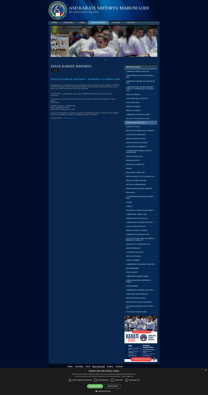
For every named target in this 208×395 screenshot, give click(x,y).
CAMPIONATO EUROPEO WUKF (137, 276)
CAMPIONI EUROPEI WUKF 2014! (137, 71)
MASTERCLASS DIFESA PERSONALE (139, 302)
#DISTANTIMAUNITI (133, 248)
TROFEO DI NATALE (133, 106)
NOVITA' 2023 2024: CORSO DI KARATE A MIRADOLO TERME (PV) (140, 239)
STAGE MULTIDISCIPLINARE (136, 312)
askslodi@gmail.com (69, 118)
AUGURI (129, 202)
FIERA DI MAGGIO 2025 (134, 156)
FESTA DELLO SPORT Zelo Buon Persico (139, 210)
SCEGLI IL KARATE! (133, 94)
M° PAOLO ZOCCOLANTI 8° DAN (137, 118)
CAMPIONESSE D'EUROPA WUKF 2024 (139, 290)
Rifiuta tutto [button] (113, 386)
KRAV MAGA (130, 192)
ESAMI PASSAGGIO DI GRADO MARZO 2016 (139, 76)
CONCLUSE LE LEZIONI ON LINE (138, 244)
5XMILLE (129, 206)
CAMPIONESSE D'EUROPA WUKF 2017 (139, 222)
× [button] (205, 370)
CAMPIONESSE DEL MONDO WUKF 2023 (140, 264)
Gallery (116, 22)
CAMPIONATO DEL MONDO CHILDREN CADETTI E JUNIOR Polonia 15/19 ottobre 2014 (140, 88)
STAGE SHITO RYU (132, 102)
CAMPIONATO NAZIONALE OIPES (138, 114)
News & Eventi (98, 22)
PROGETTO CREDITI (133, 110)
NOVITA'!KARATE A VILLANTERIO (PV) (140, 176)
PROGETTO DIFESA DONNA (136, 138)
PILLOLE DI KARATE (133, 256)
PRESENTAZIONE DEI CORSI (136, 180)
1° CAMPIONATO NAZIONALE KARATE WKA (140, 197)
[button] (104, 391)
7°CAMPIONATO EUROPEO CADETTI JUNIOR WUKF (139, 151)
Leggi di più (129, 376)
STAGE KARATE (131, 272)
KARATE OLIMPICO (133, 260)
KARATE (129, 168)
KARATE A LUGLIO (133, 126)
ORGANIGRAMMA (132, 268)
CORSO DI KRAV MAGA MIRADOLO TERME (138, 281)
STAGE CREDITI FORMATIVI (136, 147)
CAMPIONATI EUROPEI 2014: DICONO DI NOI (140, 82)
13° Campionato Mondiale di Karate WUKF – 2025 (140, 307)
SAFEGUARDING (132, 286)
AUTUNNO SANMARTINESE (136, 184)
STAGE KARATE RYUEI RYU (136, 226)
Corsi (82, 22)
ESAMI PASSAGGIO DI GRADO (137, 142)
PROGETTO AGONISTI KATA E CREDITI (140, 130)
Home (54, 22)
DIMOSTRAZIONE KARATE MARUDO (139, 188)
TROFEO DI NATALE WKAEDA (137, 230)
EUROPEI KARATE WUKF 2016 (136, 218)
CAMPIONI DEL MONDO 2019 (136, 214)
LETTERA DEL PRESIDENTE (136, 134)
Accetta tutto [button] (95, 386)
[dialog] (104, 381)
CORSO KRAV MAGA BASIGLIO (137, 294)
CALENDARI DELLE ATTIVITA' (137, 98)
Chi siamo (68, 22)
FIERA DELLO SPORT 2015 (135, 164)
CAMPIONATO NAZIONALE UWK (137, 234)
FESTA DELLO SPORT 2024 (135, 172)
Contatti (130, 22)
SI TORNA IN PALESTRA (134, 252)
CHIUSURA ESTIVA (132, 160)
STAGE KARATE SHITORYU (135, 122)
